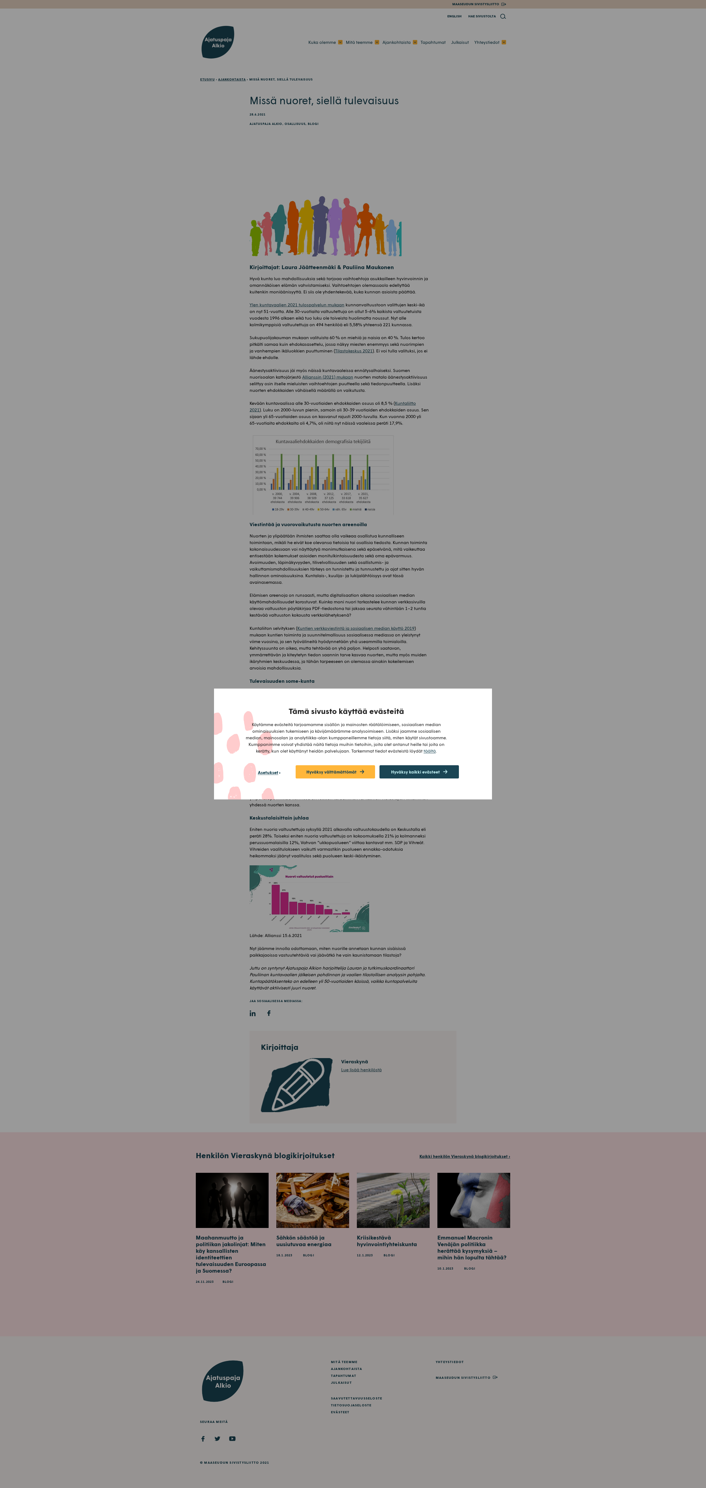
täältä (430, 750)
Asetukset (268, 772)
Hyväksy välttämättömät (331, 771)
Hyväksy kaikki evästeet (415, 771)
